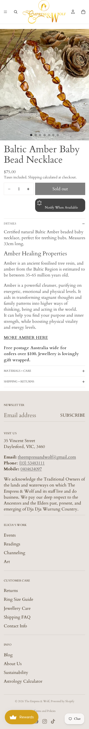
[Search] (15, 12)
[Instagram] (44, 721)
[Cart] (83, 12)
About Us (13, 664)
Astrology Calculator (23, 681)
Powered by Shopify (62, 701)
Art (7, 562)
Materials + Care (17, 371)
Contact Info (15, 626)
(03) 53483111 (32, 463)
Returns (11, 591)
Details (10, 223)
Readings (12, 544)
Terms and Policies (45, 711)
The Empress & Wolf (36, 701)
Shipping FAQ (17, 617)
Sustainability (16, 673)
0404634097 (31, 469)
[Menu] (5, 11)
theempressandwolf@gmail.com (47, 457)
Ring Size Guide (18, 599)
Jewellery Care (17, 608)
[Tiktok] (53, 721)
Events (10, 535)
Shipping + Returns (19, 381)
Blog (8, 655)
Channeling (14, 553)
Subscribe (72, 415)
